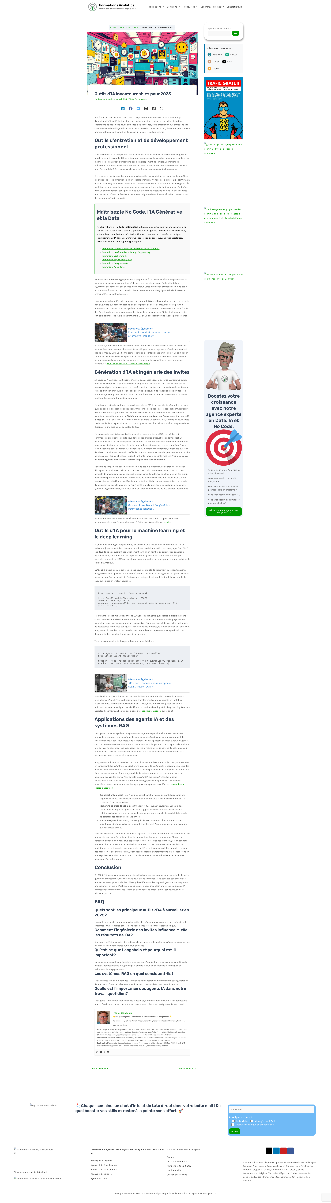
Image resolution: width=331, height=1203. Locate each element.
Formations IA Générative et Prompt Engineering (126, 252)
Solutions (172, 6)
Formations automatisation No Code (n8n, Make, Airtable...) (131, 248)
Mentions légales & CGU (179, 1166)
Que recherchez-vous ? (219, 28)
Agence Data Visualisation (104, 1165)
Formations (155, 6)
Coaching (205, 6)
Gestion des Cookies (177, 1174)
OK (235, 33)
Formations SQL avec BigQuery (117, 259)
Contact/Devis (234, 6)
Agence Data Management (104, 1169)
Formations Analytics (116, 5)
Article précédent (98, 1068)
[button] (123, 108)
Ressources (189, 6)
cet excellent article (151, 711)
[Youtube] (101, 1052)
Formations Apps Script (113, 267)
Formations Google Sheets (115, 263)
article (167, 522)
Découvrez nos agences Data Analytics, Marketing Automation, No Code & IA (127, 1151)
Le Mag (122, 27)
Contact (170, 1157)
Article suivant (187, 1068)
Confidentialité (174, 1170)
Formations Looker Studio (114, 256)
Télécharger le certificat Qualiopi (30, 1172)
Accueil (113, 27)
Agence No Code (99, 1178)
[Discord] (108, 1052)
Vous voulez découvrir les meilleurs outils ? (128, 363)
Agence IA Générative (101, 1174)
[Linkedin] (97, 1052)
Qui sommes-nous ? (177, 1161)
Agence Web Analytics (101, 1160)
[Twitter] (104, 1052)
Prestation (218, 6)
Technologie (133, 27)
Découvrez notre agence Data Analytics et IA (223, 511)
